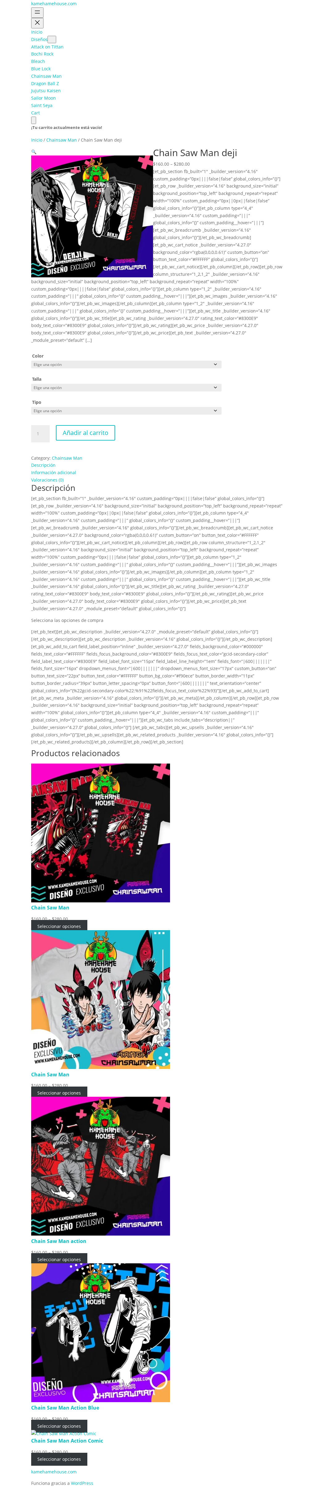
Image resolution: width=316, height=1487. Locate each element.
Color (38, 356)
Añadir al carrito (85, 433)
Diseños (39, 39)
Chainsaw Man (61, 140)
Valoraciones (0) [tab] (47, 480)
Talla (36, 379)
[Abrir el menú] (37, 12)
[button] (33, 152)
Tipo (36, 402)
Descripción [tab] (43, 465)
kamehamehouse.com (54, 3)
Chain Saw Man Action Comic (67, 1440)
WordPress (82, 1483)
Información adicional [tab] (53, 472)
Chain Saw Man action (58, 1241)
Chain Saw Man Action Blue (65, 1407)
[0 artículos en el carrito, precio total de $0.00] (33, 120)
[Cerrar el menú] (37, 23)
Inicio (36, 140)
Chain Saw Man (50, 907)
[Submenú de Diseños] (52, 39)
